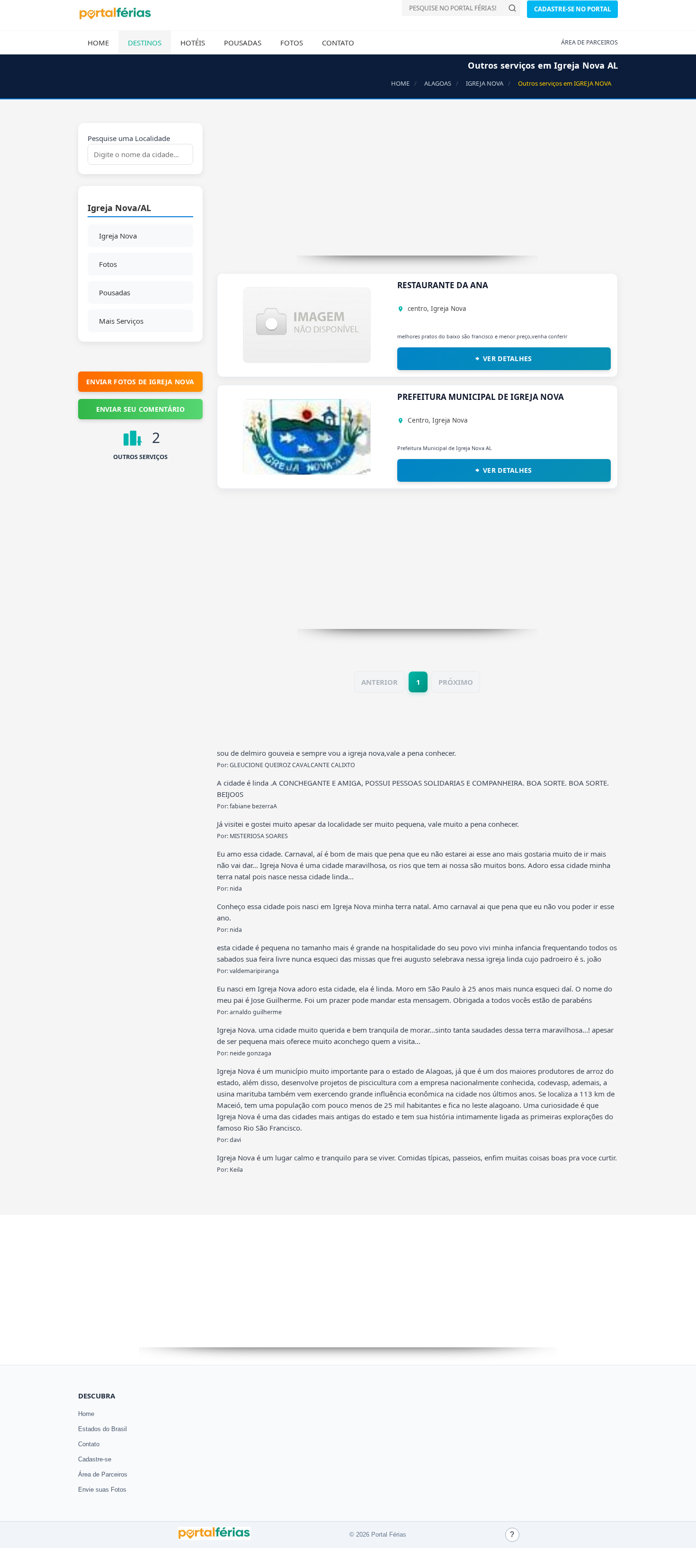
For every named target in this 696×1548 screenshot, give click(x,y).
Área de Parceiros (102, 1474)
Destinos (144, 42)
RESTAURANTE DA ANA (442, 285)
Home (98, 42)
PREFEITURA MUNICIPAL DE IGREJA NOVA (480, 396)
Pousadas (242, 42)
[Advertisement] (417, 189)
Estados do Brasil (102, 1429)
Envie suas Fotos (102, 1489)
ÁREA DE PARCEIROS (589, 42)
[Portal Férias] (115, 17)
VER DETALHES (507, 358)
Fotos (291, 42)
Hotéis (192, 42)
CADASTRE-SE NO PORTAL (572, 9)
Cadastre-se (94, 1459)
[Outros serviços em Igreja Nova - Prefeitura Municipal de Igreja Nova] (307, 472)
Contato (338, 42)
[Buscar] (512, 8)
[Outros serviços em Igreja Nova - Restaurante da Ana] (307, 360)
